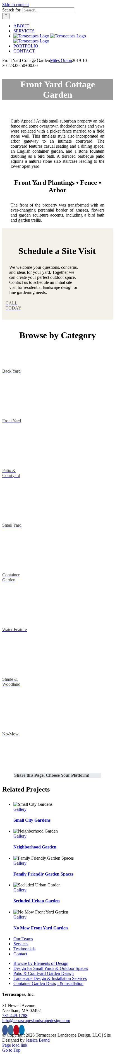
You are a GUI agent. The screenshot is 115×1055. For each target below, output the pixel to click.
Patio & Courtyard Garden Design (43, 973)
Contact (20, 953)
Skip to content (15, 4)
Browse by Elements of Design (40, 963)
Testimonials (24, 948)
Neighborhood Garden (34, 847)
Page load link (14, 1045)
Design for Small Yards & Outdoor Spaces (50, 968)
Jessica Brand (38, 1040)
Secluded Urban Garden (36, 900)
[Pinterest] (16, 1030)
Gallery (20, 809)
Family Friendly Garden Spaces (43, 874)
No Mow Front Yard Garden (40, 927)
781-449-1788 (14, 1015)
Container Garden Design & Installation (48, 983)
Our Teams (23, 938)
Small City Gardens (32, 820)
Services (20, 943)
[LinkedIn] (22, 1030)
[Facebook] (5, 1030)
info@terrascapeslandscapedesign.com (36, 1020)
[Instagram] (10, 1030)
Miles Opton (61, 60)
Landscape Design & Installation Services (50, 978)
